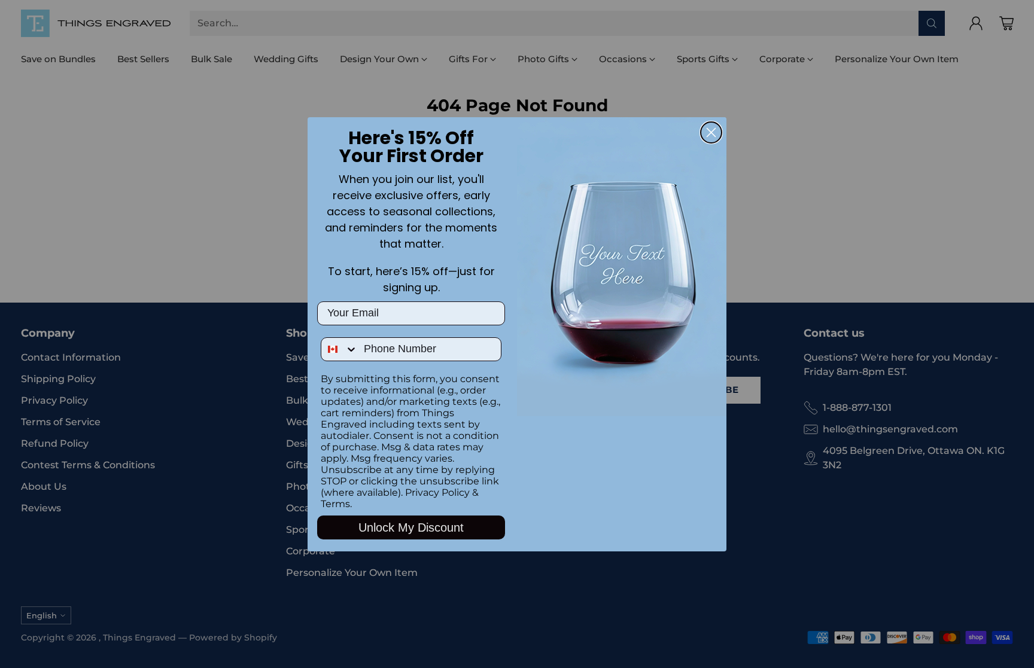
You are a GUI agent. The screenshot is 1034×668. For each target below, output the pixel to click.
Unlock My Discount (411, 527)
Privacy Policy (437, 492)
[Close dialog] (711, 132)
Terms (335, 504)
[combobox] (339, 349)
